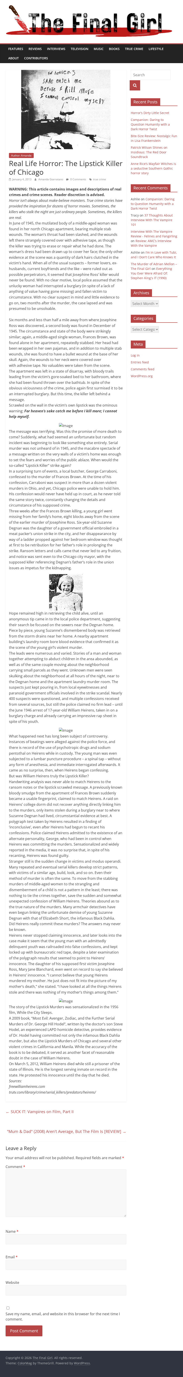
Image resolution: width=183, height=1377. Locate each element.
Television (79, 49)
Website (12, 1282)
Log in (135, 355)
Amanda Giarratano (51, 179)
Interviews (56, 49)
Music (99, 49)
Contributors (36, 58)
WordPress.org (142, 376)
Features (15, 49)
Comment (15, 1166)
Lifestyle (156, 49)
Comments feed (142, 369)
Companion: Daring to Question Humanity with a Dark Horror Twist (150, 124)
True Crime (134, 49)
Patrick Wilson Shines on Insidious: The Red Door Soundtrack (149, 152)
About (13, 58)
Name (12, 1231)
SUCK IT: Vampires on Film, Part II (40, 1111)
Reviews (35, 49)
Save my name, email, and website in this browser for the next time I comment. (63, 1316)
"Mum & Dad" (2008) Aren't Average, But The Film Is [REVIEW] (66, 1131)
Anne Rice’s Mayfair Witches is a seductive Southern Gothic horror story (153, 168)
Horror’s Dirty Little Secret (150, 113)
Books (114, 49)
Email (12, 1257)
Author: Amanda (21, 155)
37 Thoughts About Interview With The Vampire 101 (152, 220)
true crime (99, 179)
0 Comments (78, 179)
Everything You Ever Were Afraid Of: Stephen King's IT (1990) (151, 273)
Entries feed (140, 362)
